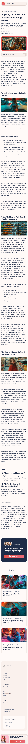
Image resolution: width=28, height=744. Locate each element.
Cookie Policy (6, 711)
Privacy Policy (6, 705)
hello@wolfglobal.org (10, 719)
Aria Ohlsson (6, 31)
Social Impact (6, 677)
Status (4, 695)
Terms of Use (6, 702)
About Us (5, 673)
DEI (4, 679)
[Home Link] (2, 11)
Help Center (6, 689)
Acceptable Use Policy (8, 709)
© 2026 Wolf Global (12, 724)
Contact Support (7, 686)
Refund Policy (6, 707)
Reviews (5, 675)
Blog (4, 691)
